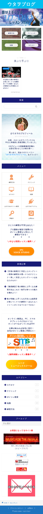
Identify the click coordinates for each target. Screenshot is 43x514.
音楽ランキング (21, 464)
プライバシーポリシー (16, 508)
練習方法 (22, 409)
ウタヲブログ (21, 4)
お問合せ (30, 508)
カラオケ (22, 385)
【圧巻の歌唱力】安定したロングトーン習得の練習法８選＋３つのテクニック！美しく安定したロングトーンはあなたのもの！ (22, 275)
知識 (22, 403)
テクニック (22, 391)
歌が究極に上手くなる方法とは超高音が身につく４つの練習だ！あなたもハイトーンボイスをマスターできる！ (22, 302)
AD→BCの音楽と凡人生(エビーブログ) (21, 447)
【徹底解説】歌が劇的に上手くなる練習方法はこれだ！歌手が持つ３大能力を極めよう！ (22, 290)
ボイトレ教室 (22, 397)
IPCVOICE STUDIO (21, 251)
